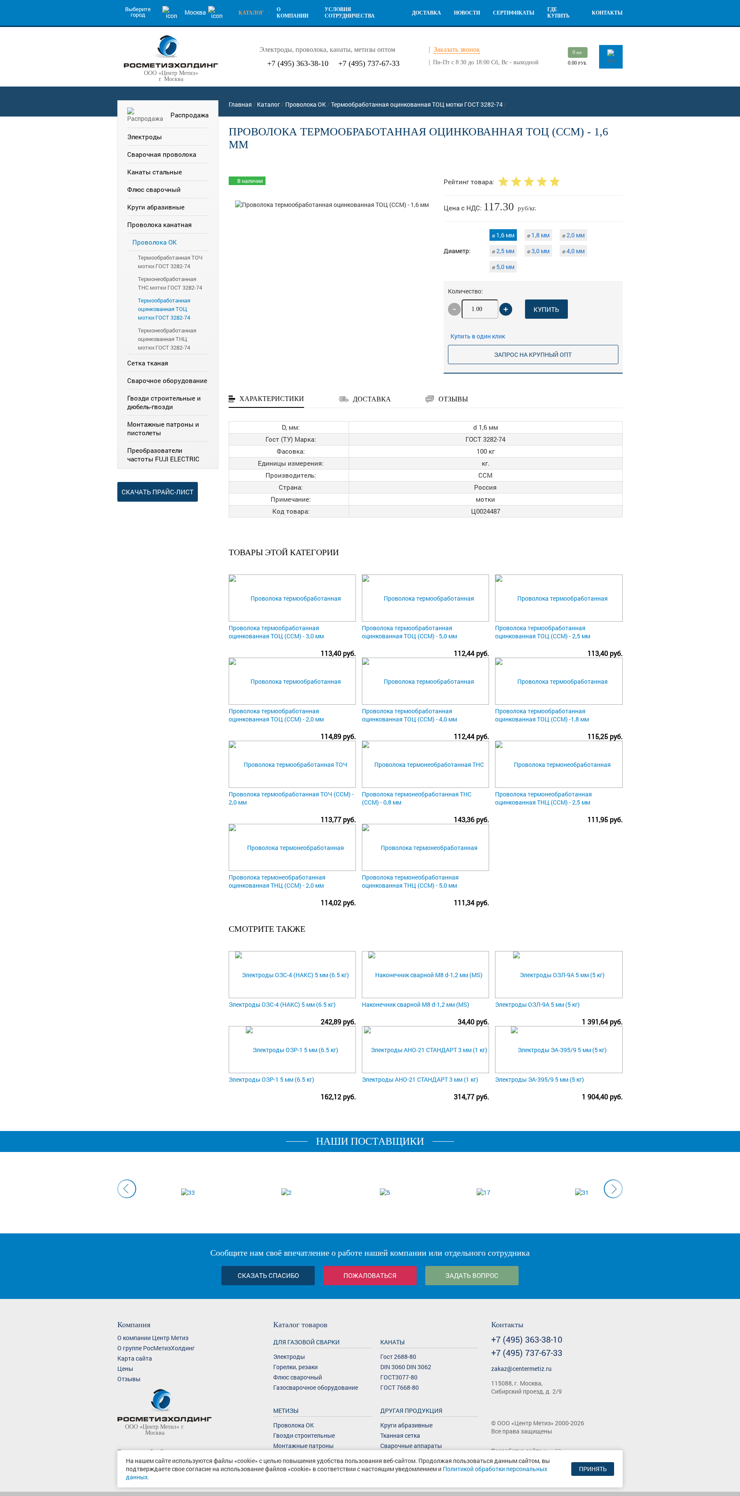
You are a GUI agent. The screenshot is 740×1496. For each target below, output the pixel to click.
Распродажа (189, 115)
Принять (593, 1469)
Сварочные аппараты (411, 1446)
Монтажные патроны (303, 1446)
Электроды (144, 136)
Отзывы (128, 1379)
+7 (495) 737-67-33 (369, 63)
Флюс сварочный (154, 189)
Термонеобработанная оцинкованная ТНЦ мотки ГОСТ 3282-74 (167, 338)
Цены (125, 1368)
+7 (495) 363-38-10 (297, 63)
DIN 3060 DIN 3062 (405, 1367)
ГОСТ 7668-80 (399, 1387)
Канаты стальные (154, 172)
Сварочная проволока (161, 154)
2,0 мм (573, 235)
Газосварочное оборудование (315, 1387)
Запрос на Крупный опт (533, 354)
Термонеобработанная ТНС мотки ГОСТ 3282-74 (170, 283)
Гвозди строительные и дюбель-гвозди (164, 402)
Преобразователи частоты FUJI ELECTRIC (163, 454)
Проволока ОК (154, 242)
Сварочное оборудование (167, 380)
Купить (546, 309)
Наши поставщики (370, 1141)
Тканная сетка (400, 1435)
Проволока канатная (159, 224)
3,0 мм (538, 251)
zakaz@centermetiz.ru (521, 1368)
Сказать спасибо (268, 1275)
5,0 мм (503, 267)
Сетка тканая (147, 363)
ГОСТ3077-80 (399, 1377)
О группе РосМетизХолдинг (156, 1348)
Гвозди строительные (304, 1435)
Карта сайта (134, 1358)
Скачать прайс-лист (158, 492)
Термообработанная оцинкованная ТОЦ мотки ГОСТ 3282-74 (164, 308)
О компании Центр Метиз (152, 1338)
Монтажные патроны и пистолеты (163, 428)
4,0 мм (573, 251)
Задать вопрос (471, 1275)
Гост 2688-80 (398, 1356)
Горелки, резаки (295, 1367)
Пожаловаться (370, 1275)
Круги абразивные (156, 207)
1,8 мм (538, 235)
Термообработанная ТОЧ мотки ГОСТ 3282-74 (170, 262)
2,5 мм (503, 251)
